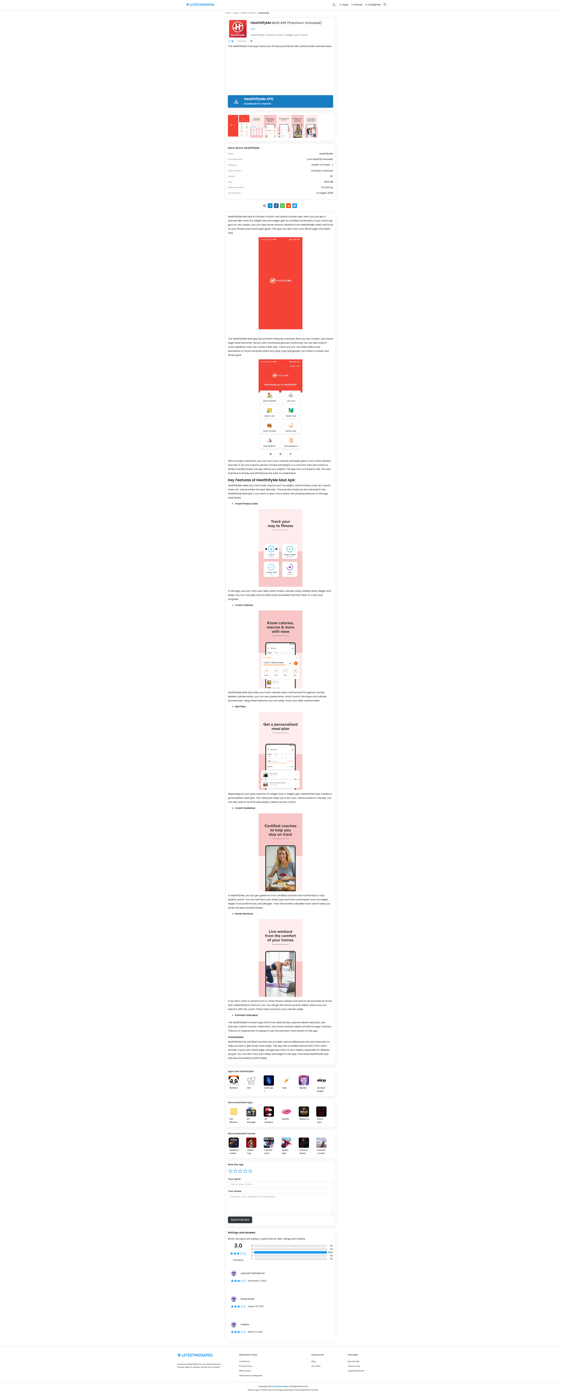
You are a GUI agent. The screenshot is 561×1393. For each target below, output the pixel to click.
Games (358, 4)
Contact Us (244, 1361)
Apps (345, 4)
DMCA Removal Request (250, 1375)
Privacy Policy (245, 1366)
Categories (374, 4)
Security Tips (354, 1361)
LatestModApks (281, 1386)
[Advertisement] (280, 72)
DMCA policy (245, 1370)
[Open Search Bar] (385, 4)
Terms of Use (354, 1366)
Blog (313, 1361)
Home (228, 13)
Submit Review (240, 1219)
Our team (316, 1366)
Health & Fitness (248, 13)
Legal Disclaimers (356, 1370)
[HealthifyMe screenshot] (233, 126)
